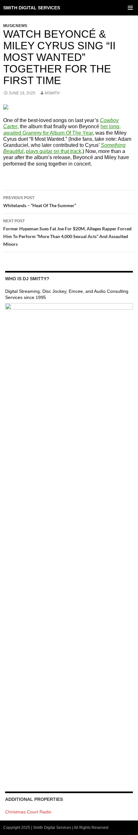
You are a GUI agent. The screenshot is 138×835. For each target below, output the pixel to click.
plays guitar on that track (53, 151)
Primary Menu (130, 7)
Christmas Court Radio (28, 811)
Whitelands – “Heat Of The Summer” (39, 202)
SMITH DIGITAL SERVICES (31, 7)
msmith (52, 93)
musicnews (15, 26)
